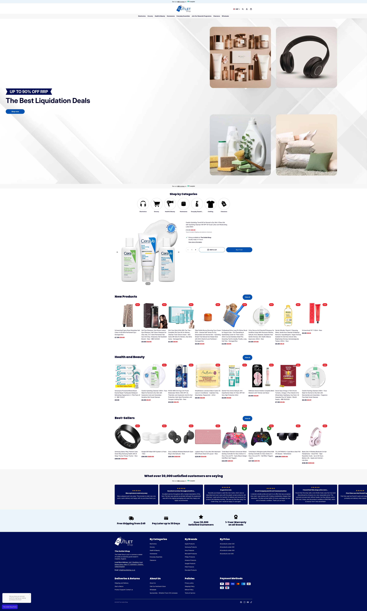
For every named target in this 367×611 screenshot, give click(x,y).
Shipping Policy (189, 586)
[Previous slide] (117, 252)
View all (247, 297)
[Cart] (251, 9)
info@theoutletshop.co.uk (127, 570)
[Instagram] (244, 602)
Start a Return (119, 586)
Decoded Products (191, 570)
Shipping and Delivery (121, 583)
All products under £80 (227, 550)
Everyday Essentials (156, 557)
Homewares (153, 553)
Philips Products (190, 557)
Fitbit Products (189, 567)
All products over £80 (227, 553)
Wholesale (153, 589)
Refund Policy (189, 589)
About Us (153, 583)
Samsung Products (191, 547)
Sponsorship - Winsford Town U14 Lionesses (163, 593)
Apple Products (190, 544)
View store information (195, 242)
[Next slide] (179, 252)
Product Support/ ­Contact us (124, 589)
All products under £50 (227, 547)
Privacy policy (189, 583)
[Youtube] (248, 602)
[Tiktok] (251, 602)
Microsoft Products (191, 553)
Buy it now (239, 250)
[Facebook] (241, 602)
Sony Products (189, 550)
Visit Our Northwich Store (158, 586)
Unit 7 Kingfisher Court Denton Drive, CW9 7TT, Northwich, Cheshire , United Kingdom (129, 564)
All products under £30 (227, 544)
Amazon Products (190, 560)
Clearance (153, 560)
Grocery (152, 547)
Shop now (15, 111)
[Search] (243, 9)
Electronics (153, 544)
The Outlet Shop (123, 602)
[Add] (137, 325)
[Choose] (137, 447)
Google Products (190, 563)
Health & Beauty (155, 550)
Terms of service (190, 593)
